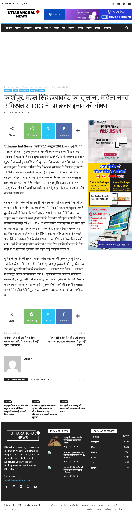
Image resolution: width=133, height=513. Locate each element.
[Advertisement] (66, 57)
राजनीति (80, 28)
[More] (78, 131)
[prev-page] (79, 380)
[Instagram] (113, 4)
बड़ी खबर (9, 28)
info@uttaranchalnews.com (17, 480)
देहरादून (94, 463)
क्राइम (56, 28)
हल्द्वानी (93, 468)
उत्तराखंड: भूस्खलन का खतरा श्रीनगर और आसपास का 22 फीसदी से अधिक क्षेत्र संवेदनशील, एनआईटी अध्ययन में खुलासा (44, 411)
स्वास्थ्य (89, 28)
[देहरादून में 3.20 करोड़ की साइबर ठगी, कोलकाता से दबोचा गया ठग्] (72, 393)
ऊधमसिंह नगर (24, 90)
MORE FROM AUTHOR (41, 379)
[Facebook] (108, 4)
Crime (94, 457)
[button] (127, 28)
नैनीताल (94, 452)
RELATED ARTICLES (16, 379)
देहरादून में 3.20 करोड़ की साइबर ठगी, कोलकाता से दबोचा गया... (73, 470)
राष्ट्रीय (17, 28)
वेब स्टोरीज (107, 28)
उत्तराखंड (38, 28)
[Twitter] (124, 4)
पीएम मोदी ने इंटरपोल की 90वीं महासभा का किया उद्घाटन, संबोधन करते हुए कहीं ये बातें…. (66, 341)
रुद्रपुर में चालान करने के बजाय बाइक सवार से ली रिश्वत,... (73, 440)
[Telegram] (119, 4)
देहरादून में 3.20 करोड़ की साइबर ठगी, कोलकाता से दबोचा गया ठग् (72, 408)
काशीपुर (33, 90)
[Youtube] (129, 4)
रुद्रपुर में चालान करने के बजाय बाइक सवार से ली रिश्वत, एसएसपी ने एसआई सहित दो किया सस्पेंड (16, 410)
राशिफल (97, 28)
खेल (63, 28)
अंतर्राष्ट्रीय (27, 28)
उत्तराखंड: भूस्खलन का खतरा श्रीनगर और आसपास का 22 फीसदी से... (74, 455)
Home (6, 87)
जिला (46, 28)
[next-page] (83, 380)
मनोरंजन (71, 28)
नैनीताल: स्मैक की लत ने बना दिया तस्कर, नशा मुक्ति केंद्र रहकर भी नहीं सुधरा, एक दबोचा (21, 341)
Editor (10, 112)
